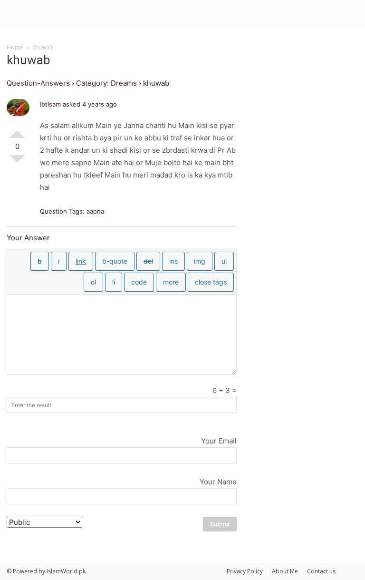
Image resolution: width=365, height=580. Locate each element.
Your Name (218, 481)
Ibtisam (50, 104)
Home (15, 47)
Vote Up (17, 130)
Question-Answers (38, 83)
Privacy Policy (245, 571)
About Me (285, 571)
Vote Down (17, 162)
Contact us (321, 571)
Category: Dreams (106, 83)
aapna (95, 211)
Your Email (219, 440)
